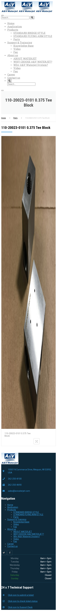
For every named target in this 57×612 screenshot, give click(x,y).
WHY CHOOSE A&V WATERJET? (32, 61)
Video (17, 48)
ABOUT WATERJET (25, 58)
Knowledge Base (23, 45)
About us (12, 55)
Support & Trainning (19, 42)
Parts (16, 39)
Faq (15, 52)
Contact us (13, 77)
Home (10, 23)
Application (14, 26)
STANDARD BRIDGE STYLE (29, 32)
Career (11, 74)
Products (12, 29)
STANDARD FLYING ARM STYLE (32, 36)
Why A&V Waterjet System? (30, 64)
